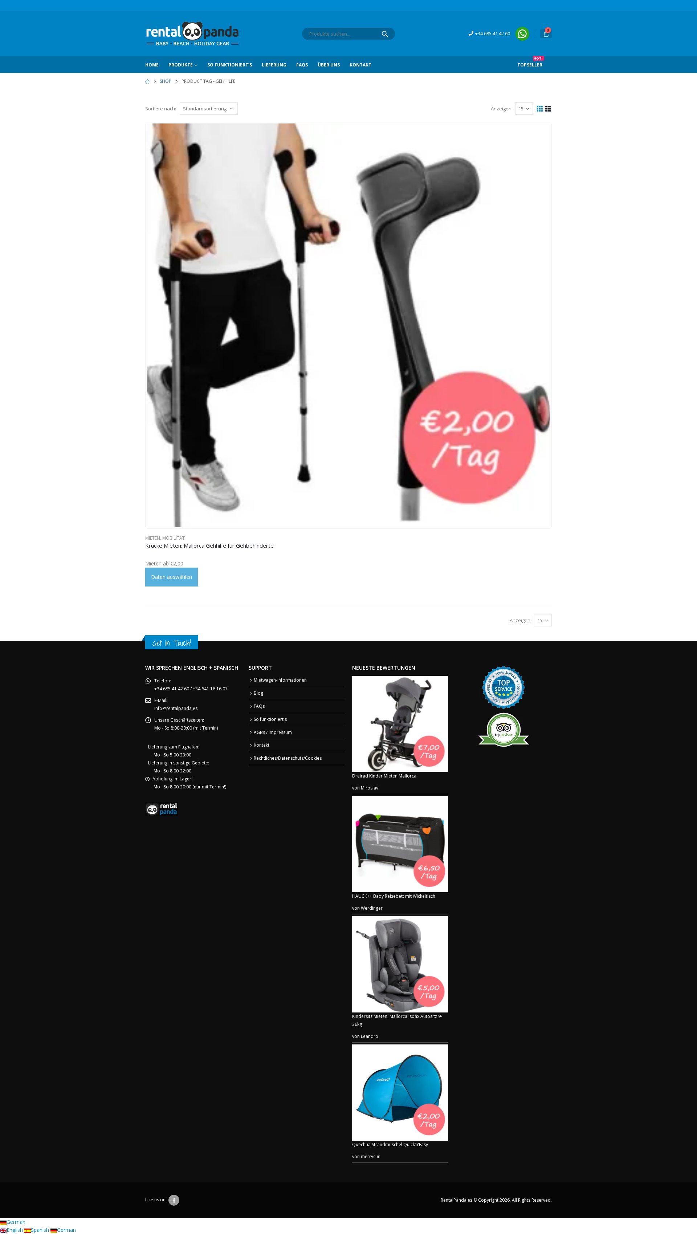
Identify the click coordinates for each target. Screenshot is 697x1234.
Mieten (152, 538)
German (16, 1221)
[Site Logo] (192, 33)
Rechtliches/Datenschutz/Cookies (288, 758)
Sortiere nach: (160, 108)
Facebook (173, 1200)
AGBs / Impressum (273, 732)
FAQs (302, 65)
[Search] (385, 34)
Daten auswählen (171, 576)
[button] (540, 108)
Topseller (529, 62)
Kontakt (360, 65)
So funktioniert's (270, 719)
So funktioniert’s (229, 65)
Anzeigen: (502, 108)
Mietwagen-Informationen (280, 680)
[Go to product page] (348, 325)
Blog (258, 693)
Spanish (40, 1229)
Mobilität (173, 538)
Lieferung (274, 65)
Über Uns (329, 65)
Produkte (180, 65)
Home (152, 65)
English (15, 1229)
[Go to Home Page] (147, 81)
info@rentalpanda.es (175, 708)
